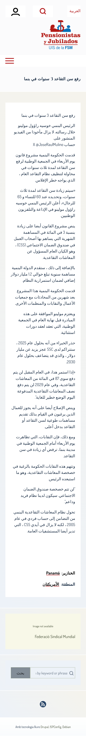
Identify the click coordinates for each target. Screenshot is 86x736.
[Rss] (43, 704)
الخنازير (68, 572)
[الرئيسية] (61, 35)
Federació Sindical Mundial (55, 636)
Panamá (53, 572)
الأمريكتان (51, 584)
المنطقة (68, 584)
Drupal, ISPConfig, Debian (56, 727)
